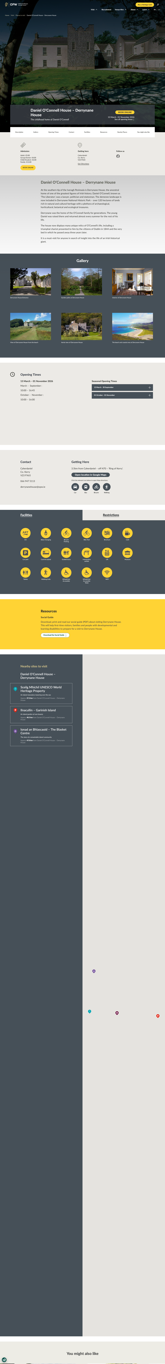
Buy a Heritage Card (145, 5)
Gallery (35, 132)
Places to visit (20, 15)
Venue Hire (119, 10)
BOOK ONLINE (125, 112)
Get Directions (83, 164)
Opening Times (53, 132)
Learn (144, 10)
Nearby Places (122, 132)
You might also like (143, 132)
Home (7, 15)
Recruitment (106, 10)
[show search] (158, 5)
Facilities (87, 132)
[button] (117, 1013)
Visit (93, 10)
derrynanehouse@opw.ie (32, 487)
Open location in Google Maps (90, 475)
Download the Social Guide (53, 635)
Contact (71, 132)
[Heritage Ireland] (14, 3)
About (133, 10)
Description (19, 132)
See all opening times (124, 119)
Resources (103, 132)
